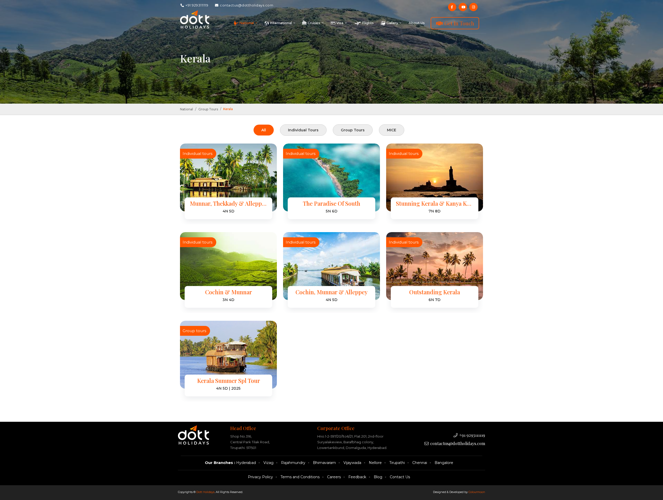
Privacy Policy (260, 477)
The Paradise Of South (331, 203)
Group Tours (208, 109)
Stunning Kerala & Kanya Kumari (434, 203)
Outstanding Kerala (434, 292)
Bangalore (444, 462)
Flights (367, 23)
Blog (378, 477)
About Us (417, 23)
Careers (334, 477)
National (186, 109)
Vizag (268, 462)
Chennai (419, 462)
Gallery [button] (392, 23)
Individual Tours (303, 130)
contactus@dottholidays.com (246, 5)
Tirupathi (397, 462)
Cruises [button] (314, 23)
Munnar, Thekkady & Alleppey (228, 203)
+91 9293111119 (196, 5)
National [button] (246, 23)
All (263, 130)
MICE (391, 130)
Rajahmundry (293, 462)
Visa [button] (339, 23)
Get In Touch (458, 23)
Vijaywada (352, 462)
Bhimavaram (324, 462)
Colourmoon (477, 492)
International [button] (281, 23)
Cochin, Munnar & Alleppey (331, 292)
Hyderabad (246, 462)
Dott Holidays (205, 492)
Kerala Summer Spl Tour (228, 380)
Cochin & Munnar (228, 292)
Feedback (357, 477)
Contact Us (400, 477)
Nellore (375, 462)
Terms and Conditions (300, 477)
